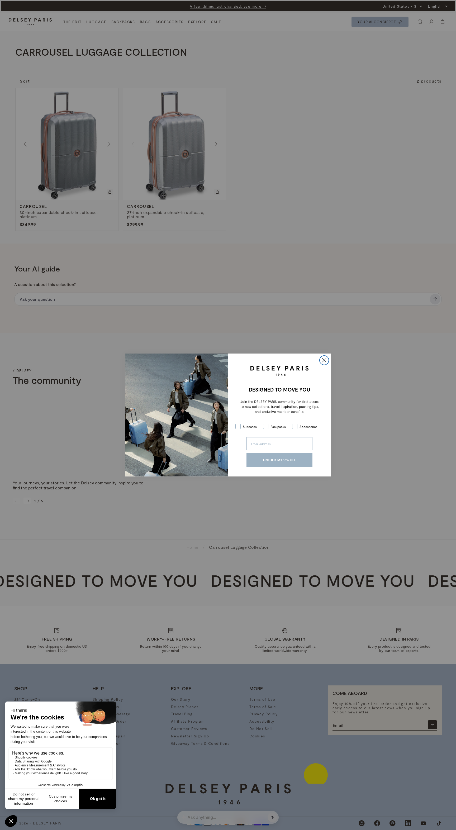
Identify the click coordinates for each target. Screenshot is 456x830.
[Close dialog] (324, 360)
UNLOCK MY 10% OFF (279, 460)
